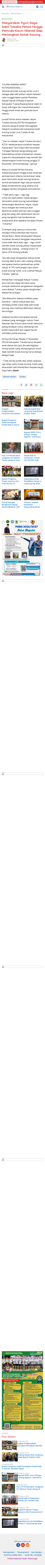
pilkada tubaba (9, 377)
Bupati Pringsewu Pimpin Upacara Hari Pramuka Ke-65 (10, 481)
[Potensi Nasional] (14, 6)
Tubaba (22, 377)
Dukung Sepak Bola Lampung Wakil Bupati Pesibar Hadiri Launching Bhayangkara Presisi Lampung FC (33, 411)
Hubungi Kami (8, 1552)
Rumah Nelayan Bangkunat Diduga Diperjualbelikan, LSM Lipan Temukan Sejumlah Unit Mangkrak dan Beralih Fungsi (11, 504)
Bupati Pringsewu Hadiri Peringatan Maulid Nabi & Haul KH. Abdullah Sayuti (11, 422)
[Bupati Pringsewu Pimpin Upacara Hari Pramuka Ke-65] (11, 471)
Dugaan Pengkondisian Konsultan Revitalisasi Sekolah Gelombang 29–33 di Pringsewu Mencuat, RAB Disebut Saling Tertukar (11, 411)
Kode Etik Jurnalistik (33, 1555)
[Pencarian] (41, 7)
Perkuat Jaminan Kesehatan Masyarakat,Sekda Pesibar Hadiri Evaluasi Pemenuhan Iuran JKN (33, 504)
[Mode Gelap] (37, 7)
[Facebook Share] (21, 385)
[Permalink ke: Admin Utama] (4, 39)
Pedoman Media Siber (13, 1555)
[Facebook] (18, 1545)
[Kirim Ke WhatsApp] (41, 385)
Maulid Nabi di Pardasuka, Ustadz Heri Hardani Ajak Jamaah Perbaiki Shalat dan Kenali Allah (33, 457)
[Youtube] (23, 1545)
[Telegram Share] (36, 385)
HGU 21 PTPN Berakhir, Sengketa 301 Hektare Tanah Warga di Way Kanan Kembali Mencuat (11, 457)
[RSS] (28, 1545)
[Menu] (3, 7)
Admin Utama (11, 39)
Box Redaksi (37, 1552)
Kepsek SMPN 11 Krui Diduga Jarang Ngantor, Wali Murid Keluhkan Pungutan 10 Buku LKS (33, 434)
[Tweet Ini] (26, 385)
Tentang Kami (23, 1552)
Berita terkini (7, 19)
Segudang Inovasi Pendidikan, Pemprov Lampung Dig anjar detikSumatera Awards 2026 (33, 481)
